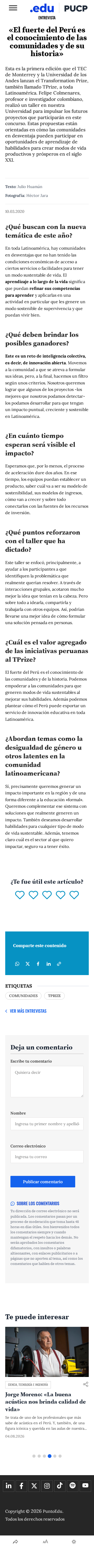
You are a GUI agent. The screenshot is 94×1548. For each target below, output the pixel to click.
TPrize (54, 995)
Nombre (18, 1113)
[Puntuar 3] (47, 895)
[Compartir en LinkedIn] (48, 964)
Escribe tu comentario (31, 1061)
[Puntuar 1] (20, 895)
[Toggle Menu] (13, 7)
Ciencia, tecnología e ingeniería (28, 1384)
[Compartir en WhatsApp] (17, 964)
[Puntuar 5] (74, 895)
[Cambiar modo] (74, 1542)
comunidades (23, 995)
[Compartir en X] (28, 964)
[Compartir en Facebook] (38, 964)
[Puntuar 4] (60, 895)
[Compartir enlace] (86, 1384)
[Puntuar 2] (33, 895)
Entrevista (47, 17)
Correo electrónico (28, 1146)
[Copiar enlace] (59, 964)
